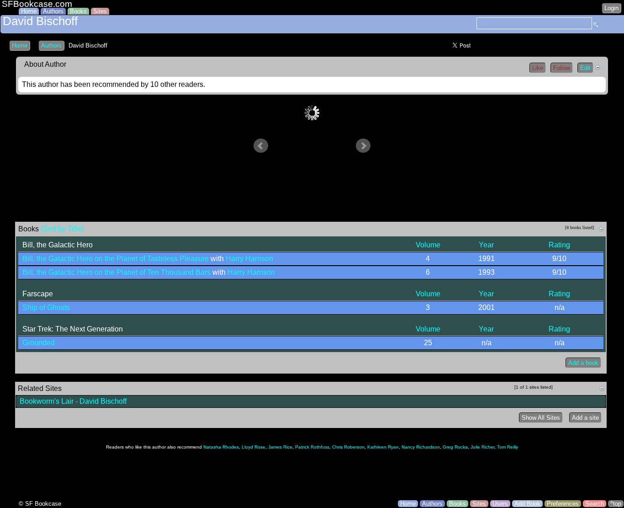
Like (537, 67)
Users (500, 503)
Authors (53, 11)
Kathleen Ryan (383, 446)
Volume (428, 245)
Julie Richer (482, 446)
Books (78, 11)
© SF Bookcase (40, 503)
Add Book (527, 503)
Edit (585, 67)
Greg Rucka (455, 446)
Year (486, 245)
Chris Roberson (348, 446)
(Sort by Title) (62, 229)
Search (594, 503)
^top (615, 503)
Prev (261, 146)
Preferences (563, 503)
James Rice (280, 446)
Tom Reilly (507, 446)
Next (363, 146)
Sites (100, 11)
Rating (559, 245)
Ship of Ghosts (46, 307)
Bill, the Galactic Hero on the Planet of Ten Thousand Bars (116, 272)
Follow (561, 67)
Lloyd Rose (253, 446)
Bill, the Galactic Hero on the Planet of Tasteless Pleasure (115, 258)
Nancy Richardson (421, 446)
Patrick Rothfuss (312, 446)
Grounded (38, 343)
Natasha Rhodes (221, 446)
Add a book (583, 362)
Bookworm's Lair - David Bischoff (73, 401)
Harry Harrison (249, 258)
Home (29, 11)
